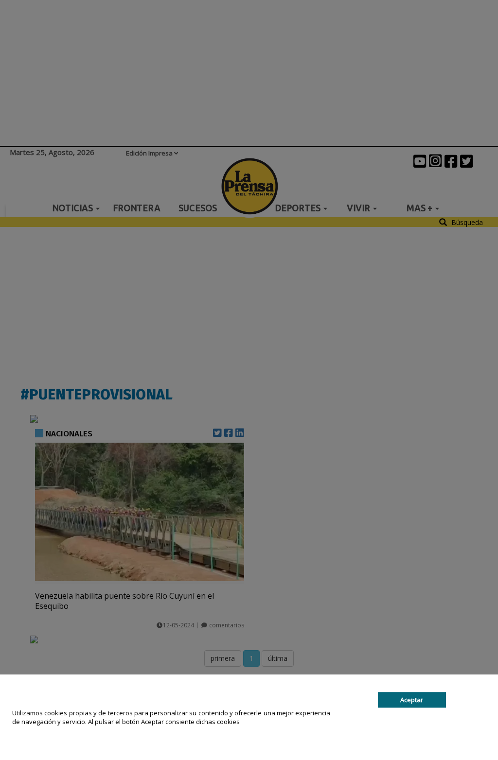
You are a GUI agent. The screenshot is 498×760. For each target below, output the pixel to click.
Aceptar (411, 699)
